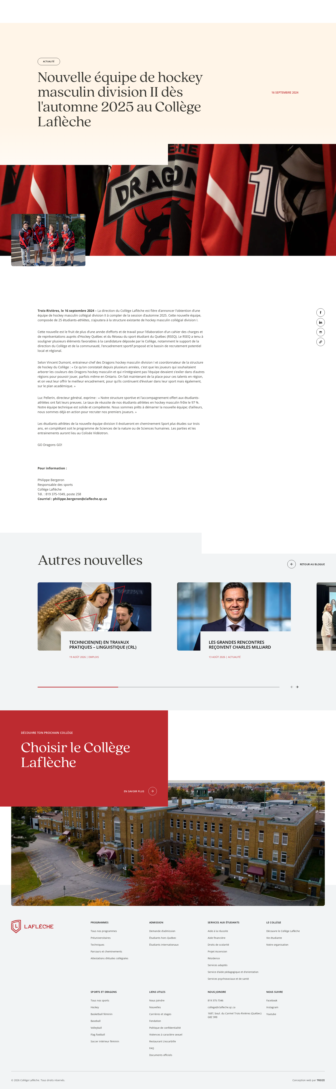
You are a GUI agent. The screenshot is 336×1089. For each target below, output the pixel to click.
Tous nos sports (100, 1000)
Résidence (214, 958)
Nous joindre (156, 1000)
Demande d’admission (162, 931)
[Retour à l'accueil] (32, 927)
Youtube (271, 1014)
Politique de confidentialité (165, 1027)
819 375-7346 (215, 1000)
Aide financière (216, 937)
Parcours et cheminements (106, 951)
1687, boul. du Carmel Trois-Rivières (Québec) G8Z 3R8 (234, 1015)
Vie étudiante (274, 937)
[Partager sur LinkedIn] (320, 322)
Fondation (155, 1021)
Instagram (272, 1007)
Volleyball (96, 1027)
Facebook (271, 1000)
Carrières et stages (160, 1014)
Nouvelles (155, 1007)
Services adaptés (217, 965)
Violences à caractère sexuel (165, 1034)
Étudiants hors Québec (162, 937)
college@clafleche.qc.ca (221, 1007)
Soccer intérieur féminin (105, 1041)
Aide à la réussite (218, 931)
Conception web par (308, 1080)
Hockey (95, 1007)
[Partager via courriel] (320, 332)
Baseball (96, 1021)
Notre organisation (277, 944)
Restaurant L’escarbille (162, 1041)
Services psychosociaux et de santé (228, 978)
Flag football (98, 1034)
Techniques (97, 944)
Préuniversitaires (101, 937)
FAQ (151, 1048)
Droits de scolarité (218, 944)
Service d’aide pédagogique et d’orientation (233, 972)
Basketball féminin (102, 1014)
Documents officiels (160, 1055)
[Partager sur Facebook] (320, 312)
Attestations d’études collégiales (109, 958)
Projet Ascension (217, 951)
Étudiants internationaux (163, 944)
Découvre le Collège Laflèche (283, 931)
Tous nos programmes (104, 931)
